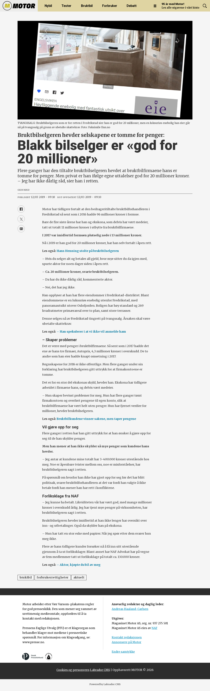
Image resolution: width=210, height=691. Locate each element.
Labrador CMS (100, 670)
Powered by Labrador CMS (105, 684)
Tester (66, 6)
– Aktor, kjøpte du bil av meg (78, 565)
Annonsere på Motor (126, 642)
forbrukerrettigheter (53, 577)
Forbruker (109, 6)
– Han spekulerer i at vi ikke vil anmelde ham (91, 331)
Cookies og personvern (72, 670)
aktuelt (79, 577)
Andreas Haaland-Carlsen (130, 609)
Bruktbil (87, 6)
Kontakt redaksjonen (127, 637)
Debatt (131, 6)
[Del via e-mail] (21, 228)
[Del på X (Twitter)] (21, 219)
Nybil (48, 6)
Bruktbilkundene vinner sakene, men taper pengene (96, 419)
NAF (154, 628)
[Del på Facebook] (21, 209)
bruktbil (26, 577)
